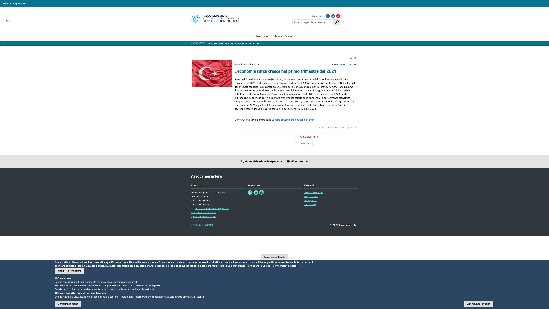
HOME (192, 43)
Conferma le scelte (68, 303)
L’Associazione (263, 36)
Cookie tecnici (65, 278)
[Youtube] (338, 16)
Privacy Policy (310, 200)
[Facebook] (328, 16)
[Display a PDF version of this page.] (355, 58)
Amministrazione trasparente (263, 161)
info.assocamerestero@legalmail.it (212, 208)
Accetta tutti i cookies (479, 303)
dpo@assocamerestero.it (203, 216)
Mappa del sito (311, 196)
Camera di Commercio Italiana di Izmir (293, 120)
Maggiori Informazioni (69, 270)
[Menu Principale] (8, 19)
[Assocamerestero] (216, 19)
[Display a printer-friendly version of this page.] (351, 58)
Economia (306, 143)
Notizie (200, 43)
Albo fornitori (299, 161)
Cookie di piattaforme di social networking (82, 293)
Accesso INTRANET (313, 192)
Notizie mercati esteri (343, 64)
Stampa (289, 36)
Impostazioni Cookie (274, 257)
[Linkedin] (333, 16)
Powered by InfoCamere (201, 224)
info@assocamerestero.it (203, 212)
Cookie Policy (310, 204)
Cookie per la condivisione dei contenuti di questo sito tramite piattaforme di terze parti (108, 285)
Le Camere (277, 36)
